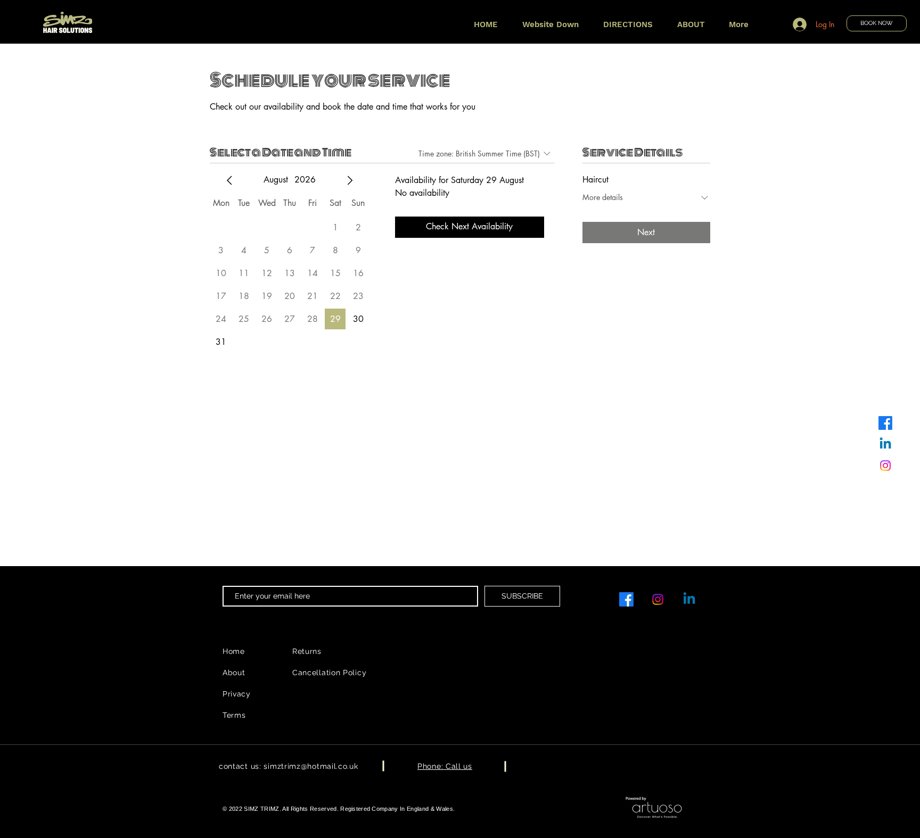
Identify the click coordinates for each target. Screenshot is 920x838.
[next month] (349, 180)
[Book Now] (67, 24)
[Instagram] (885, 465)
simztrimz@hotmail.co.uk (311, 766)
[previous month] (229, 180)
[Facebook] (885, 423)
